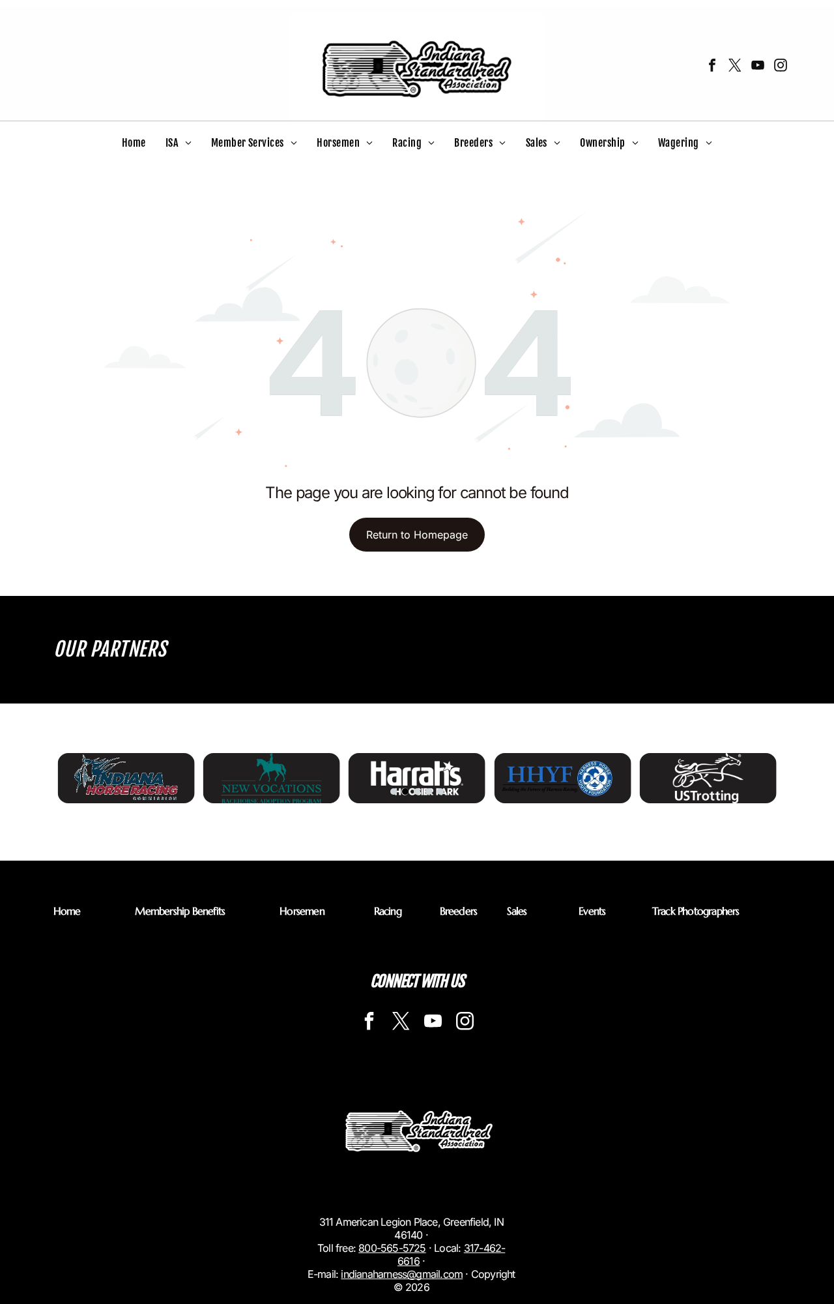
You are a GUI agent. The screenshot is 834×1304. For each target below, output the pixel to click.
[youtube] (758, 66)
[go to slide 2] (405, 791)
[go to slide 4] (428, 791)
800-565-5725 (391, 1247)
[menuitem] (134, 143)
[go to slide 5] (440, 791)
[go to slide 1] (393, 791)
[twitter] (735, 66)
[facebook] (712, 66)
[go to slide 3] (417, 791)
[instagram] (780, 66)
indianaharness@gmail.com (402, 1274)
